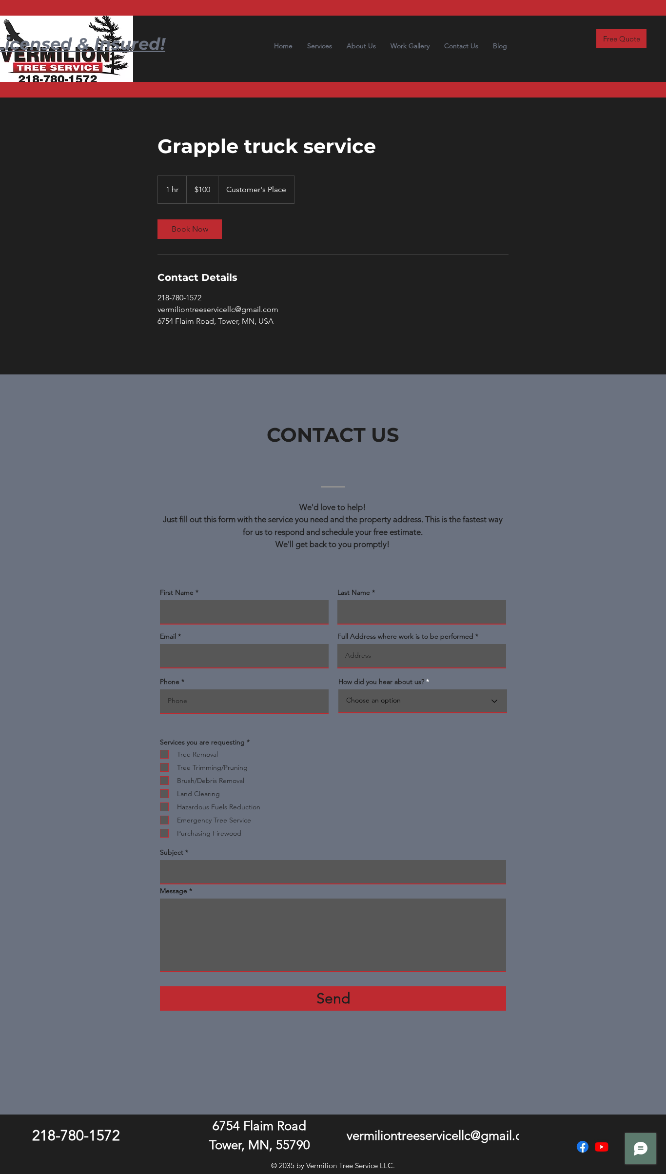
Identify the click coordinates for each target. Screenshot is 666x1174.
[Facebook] (582, 1146)
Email (168, 636)
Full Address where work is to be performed (405, 636)
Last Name (353, 592)
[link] (189, 229)
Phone (169, 681)
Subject (171, 852)
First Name (177, 592)
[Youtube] (601, 1146)
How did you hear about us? (381, 681)
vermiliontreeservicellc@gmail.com (443, 1135)
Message (173, 890)
